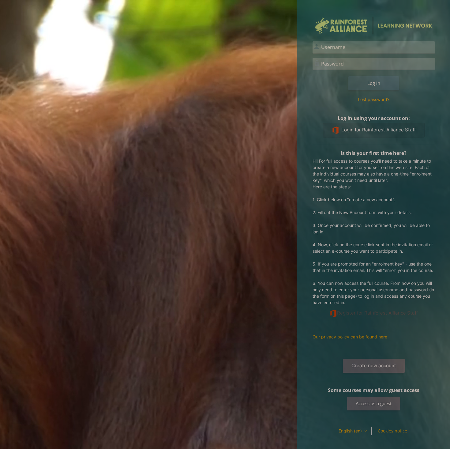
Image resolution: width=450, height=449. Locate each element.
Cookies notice (392, 431)
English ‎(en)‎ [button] (351, 430)
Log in (373, 83)
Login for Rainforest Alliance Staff (378, 130)
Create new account (373, 365)
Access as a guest (374, 403)
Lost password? (373, 99)
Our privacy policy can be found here (350, 336)
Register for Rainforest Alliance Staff (377, 313)
